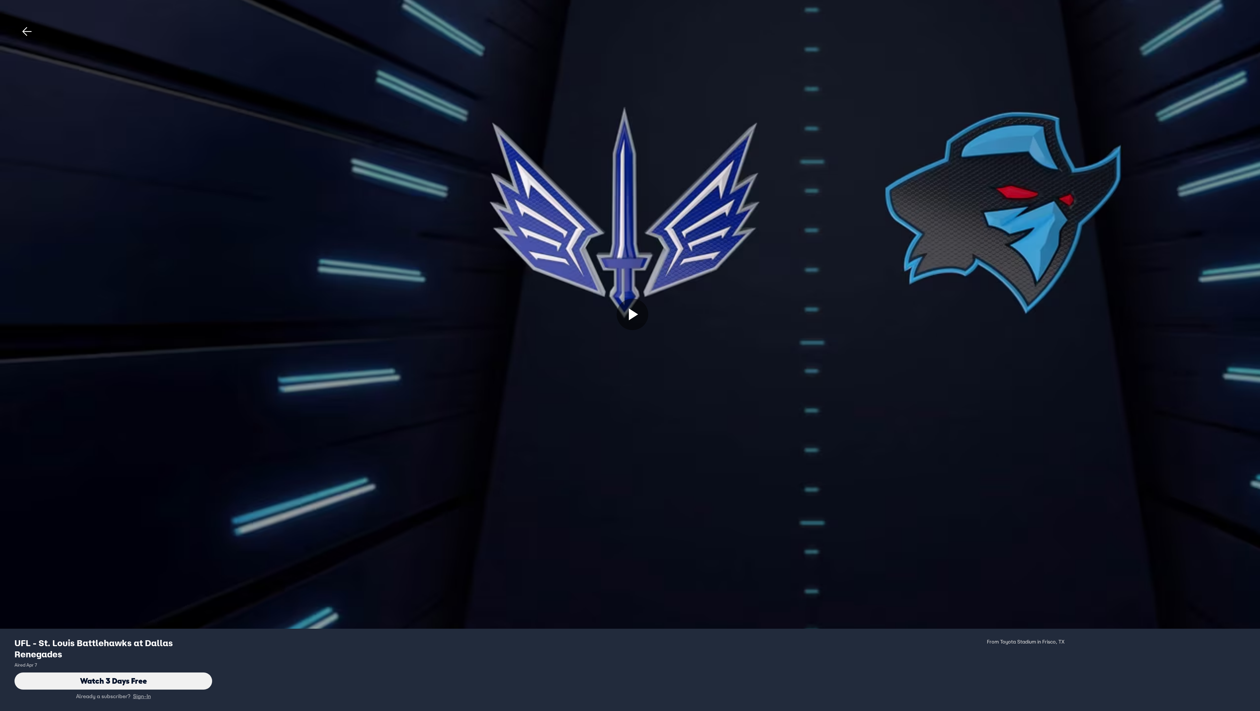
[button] (27, 31)
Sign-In (142, 696)
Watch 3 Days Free (113, 680)
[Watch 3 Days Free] (632, 314)
